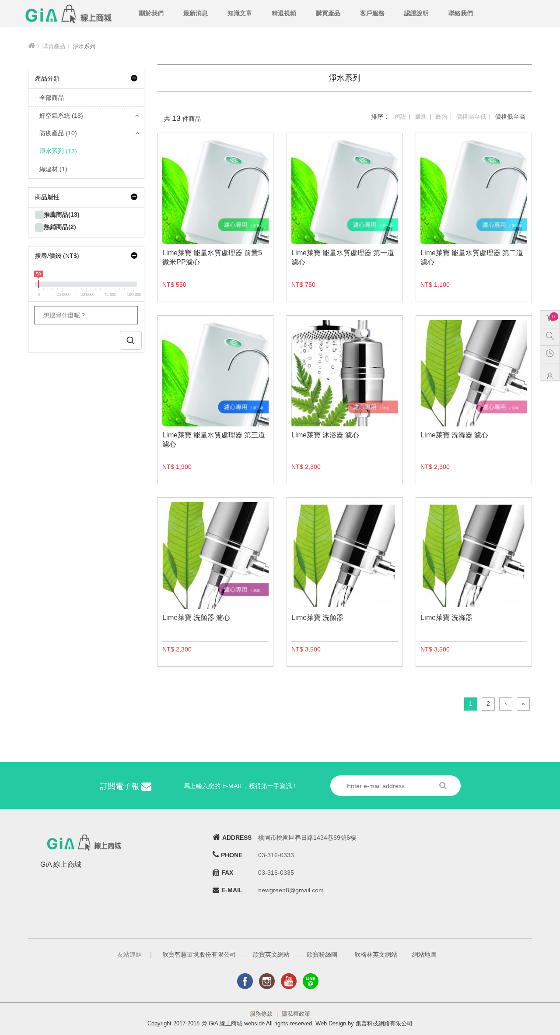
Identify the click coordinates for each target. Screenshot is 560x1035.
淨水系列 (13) (58, 151)
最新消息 (195, 13)
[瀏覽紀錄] (552, 353)
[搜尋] (552, 336)
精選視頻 (284, 13)
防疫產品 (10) (58, 133)
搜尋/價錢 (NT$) (57, 255)
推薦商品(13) (62, 214)
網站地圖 (424, 954)
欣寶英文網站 (271, 954)
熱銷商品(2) (60, 226)
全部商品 (51, 97)
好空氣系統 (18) (61, 115)
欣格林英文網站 (375, 954)
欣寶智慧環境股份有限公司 (199, 954)
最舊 (441, 116)
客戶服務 (372, 13)
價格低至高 (510, 116)
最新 (421, 116)
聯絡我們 (460, 13)
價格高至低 (471, 116)
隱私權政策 (296, 1013)
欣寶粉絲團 (322, 954)
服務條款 (261, 1013)
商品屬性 (47, 197)
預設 (400, 116)
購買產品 (328, 13)
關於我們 (151, 13)
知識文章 (240, 13)
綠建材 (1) (53, 168)
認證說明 (416, 13)
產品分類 (47, 78)
